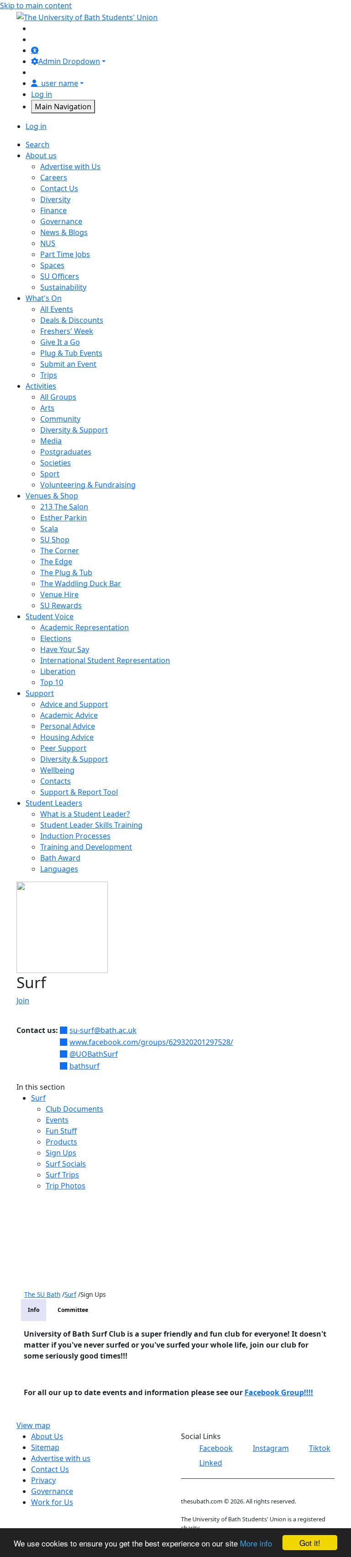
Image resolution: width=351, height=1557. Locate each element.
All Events (56, 309)
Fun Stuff (61, 1131)
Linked (210, 1463)
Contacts (55, 781)
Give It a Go (60, 342)
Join (22, 1000)
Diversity (55, 199)
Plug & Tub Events (71, 353)
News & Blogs (64, 232)
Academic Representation (84, 627)
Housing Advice (67, 737)
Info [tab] (33, 1310)
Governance (61, 221)
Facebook (216, 1448)
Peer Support (63, 748)
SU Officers (59, 276)
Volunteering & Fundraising (88, 485)
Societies (55, 463)
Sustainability (63, 287)
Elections (55, 638)
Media (51, 441)
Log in (41, 94)
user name (59, 83)
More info (256, 1543)
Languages (59, 869)
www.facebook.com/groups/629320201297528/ (151, 1042)
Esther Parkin (63, 518)
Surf (38, 1098)
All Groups (58, 397)
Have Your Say (64, 649)
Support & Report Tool (79, 792)
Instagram (271, 1448)
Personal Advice (67, 726)
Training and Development (86, 847)
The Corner (59, 551)
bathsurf (84, 1066)
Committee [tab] (73, 1310)
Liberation (57, 671)
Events (57, 1120)
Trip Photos (65, 1186)
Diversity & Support (74, 430)
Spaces (52, 265)
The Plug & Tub (66, 572)
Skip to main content (36, 5)
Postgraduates (65, 452)
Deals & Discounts (71, 320)
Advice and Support (74, 704)
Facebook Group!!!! (279, 1392)
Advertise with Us (70, 166)
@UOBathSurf (93, 1054)
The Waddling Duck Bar (80, 583)
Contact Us (59, 188)
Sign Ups (61, 1153)
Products (61, 1142)
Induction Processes (75, 836)
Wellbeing (57, 770)
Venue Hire (59, 594)
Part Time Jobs (65, 254)
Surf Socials (66, 1164)
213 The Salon (64, 507)
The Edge (56, 561)
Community (60, 419)
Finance (53, 210)
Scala (49, 529)
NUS (47, 243)
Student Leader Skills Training (91, 825)
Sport (49, 474)
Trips (48, 375)
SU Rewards (61, 605)
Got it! (309, 1542)
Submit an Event (68, 364)
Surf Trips (62, 1175)
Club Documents (74, 1109)
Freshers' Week (66, 331)
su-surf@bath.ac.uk (103, 1030)
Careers (53, 177)
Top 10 (51, 682)
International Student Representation (105, 660)
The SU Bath (42, 1294)
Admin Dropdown (69, 61)
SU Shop (54, 540)
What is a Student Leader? (85, 814)
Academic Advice (69, 715)
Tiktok (319, 1448)
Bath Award (60, 858)
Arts (47, 408)
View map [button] (33, 1425)
